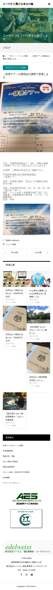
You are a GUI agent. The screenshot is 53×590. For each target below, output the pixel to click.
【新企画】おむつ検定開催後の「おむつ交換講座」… (14, 416)
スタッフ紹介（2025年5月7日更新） (17, 472)
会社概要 (6, 478)
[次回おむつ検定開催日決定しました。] (38, 357)
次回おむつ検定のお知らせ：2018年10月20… (14, 337)
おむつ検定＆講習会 (10, 462)
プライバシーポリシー (11, 483)
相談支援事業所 (9, 467)
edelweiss (15, 240)
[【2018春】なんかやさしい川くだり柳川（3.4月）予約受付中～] (38, 315)
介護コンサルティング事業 (13, 446)
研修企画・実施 (9, 456)
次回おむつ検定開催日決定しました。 (38, 378)
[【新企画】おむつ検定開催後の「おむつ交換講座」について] (15, 401)
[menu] (49, 4)
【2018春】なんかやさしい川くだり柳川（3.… (38, 330)
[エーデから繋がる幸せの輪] (18, 4)
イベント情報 (20, 68)
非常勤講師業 (8, 451)
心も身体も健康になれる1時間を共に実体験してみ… (38, 293)
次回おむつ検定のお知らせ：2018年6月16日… (14, 293)
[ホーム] (4, 56)
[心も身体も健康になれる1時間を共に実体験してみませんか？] (38, 279)
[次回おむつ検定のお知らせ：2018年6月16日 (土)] (15, 279)
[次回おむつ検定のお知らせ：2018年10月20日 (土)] (15, 318)
